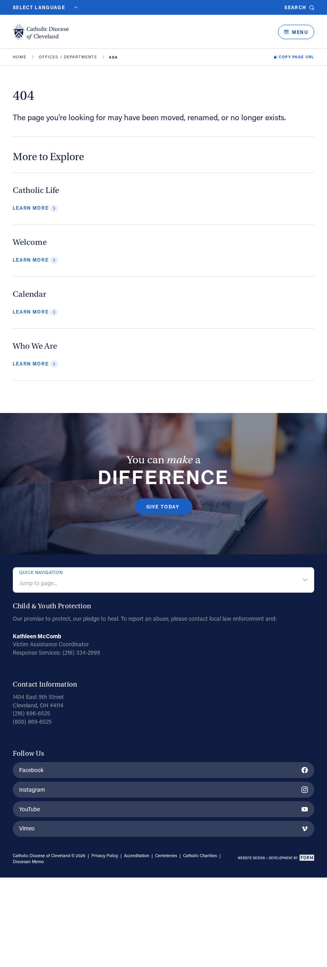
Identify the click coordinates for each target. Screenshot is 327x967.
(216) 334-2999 (81, 652)
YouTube (29, 809)
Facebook (31, 770)
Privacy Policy (104, 855)
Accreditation (136, 855)
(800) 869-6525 (32, 721)
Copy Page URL (296, 57)
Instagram (32, 789)
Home (20, 57)
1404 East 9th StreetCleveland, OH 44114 (38, 701)
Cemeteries (166, 855)
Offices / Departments (68, 57)
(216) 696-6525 (31, 713)
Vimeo (27, 828)
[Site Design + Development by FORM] (275, 859)
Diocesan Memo (28, 861)
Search (295, 7)
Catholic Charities (200, 855)
